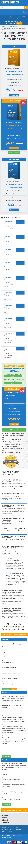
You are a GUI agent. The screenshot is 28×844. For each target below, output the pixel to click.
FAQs (16, 827)
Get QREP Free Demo (14, 152)
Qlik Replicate (13, 26)
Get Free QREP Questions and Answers (14, 634)
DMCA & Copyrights (8, 831)
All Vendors (10, 827)
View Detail (15, 424)
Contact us (5, 829)
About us (11, 829)
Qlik (8, 26)
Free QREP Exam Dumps (14, 430)
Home (3, 26)
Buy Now (14, 689)
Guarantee (18, 829)
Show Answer (6, 689)
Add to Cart (14, 95)
